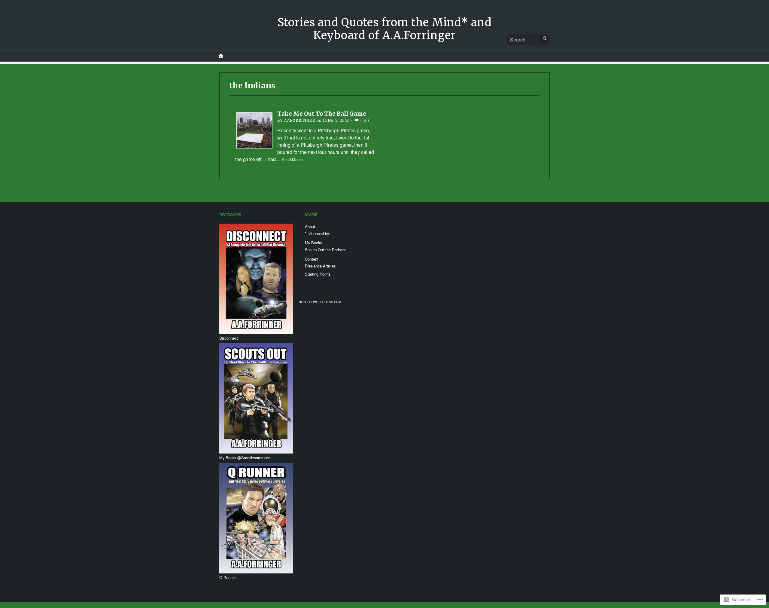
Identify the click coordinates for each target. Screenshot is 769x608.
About (310, 226)
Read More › (292, 159)
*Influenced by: (317, 233)
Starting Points (317, 274)
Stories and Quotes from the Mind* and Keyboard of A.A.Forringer (385, 29)
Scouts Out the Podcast (325, 249)
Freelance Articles (320, 266)
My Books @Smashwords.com (245, 457)
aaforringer (299, 120)
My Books (313, 243)
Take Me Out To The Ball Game (321, 113)
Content (311, 259)
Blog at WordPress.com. (320, 302)
